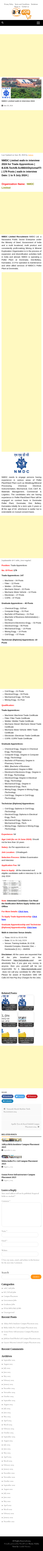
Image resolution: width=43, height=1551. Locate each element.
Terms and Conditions (22, 4)
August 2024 (8, 1404)
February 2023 (9, 1465)
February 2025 (9, 1380)
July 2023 (7, 1445)
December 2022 (9, 1473)
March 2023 (8, 1461)
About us (17, 6)
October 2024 (8, 1396)
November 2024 (9, 1392)
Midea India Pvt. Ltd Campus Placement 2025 (20, 1162)
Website (4, 1250)
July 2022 (7, 1493)
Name (4, 1231)
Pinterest (32, 1096)
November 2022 (9, 1477)
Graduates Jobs (9, 1304)
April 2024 (7, 1420)
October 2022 (8, 1481)
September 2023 (9, 1437)
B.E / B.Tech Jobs (10, 1292)
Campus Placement (11, 1296)
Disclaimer (34, 4)
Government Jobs (10, 1300)
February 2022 (9, 1513)
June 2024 (7, 1412)
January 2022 (8, 1517)
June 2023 (7, 1449)
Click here (32, 927)
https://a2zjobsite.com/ (24, 960)
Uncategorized (9, 1312)
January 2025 (8, 1384)
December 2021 (9, 1521)
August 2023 (8, 1441)
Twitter (21, 1096)
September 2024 (9, 1400)
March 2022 (8, 1509)
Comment (6, 1201)
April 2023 (7, 1457)
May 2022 (7, 1501)
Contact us (25, 6)
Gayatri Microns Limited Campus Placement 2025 (22, 1342)
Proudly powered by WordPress (16, 1544)
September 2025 (9, 1360)
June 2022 (7, 1497)
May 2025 (7, 1376)
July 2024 (7, 1408)
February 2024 (9, 1428)
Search (5, 1272)
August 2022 (8, 1489)
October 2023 (8, 1433)
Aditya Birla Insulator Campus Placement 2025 (20, 1145)
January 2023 (8, 1469)
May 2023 (7, 1453)
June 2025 (7, 1372)
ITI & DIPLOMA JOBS (12, 1308)
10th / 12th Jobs (9, 1288)
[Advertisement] (21, 55)
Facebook (8, 1096)
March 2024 (8, 1424)
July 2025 (7, 1368)
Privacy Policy (8, 4)
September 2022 (9, 1485)
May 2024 (7, 1416)
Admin (30, 155)
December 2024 (9, 1388)
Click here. (23, 911)
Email (4, 1241)
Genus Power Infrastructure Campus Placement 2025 (18, 1176)
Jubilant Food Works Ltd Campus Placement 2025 (22, 1338)
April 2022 (7, 1505)
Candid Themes (24, 1546)
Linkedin (8, 1101)
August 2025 (8, 1364)
